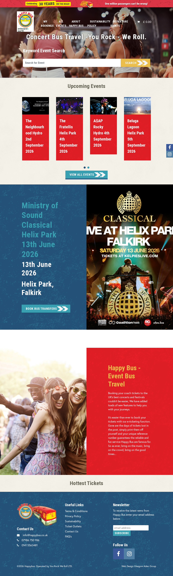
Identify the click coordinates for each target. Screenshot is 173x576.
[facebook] (118, 553)
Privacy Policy (73, 516)
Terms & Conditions (76, 511)
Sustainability (73, 521)
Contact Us (71, 531)
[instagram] (129, 553)
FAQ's (68, 536)
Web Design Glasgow (132, 566)
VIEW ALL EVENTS (82, 174)
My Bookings (47, 23)
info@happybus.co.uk (35, 535)
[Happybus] (26, 21)
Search (131, 63)
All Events (61, 23)
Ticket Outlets (73, 526)
